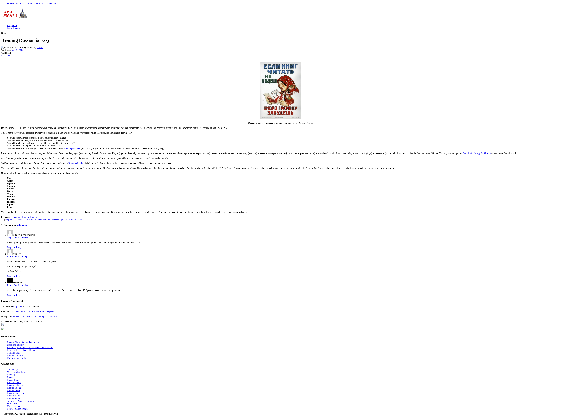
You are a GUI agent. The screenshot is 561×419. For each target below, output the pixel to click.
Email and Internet (15, 345)
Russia (10, 377)
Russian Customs (15, 355)
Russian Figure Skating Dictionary (23, 342)
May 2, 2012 (17, 50)
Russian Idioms (14, 388)
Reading (16, 217)
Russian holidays (15, 385)
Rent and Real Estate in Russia (21, 350)
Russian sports (13, 395)
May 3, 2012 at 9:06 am (18, 237)
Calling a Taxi (13, 352)
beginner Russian (14, 219)
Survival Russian (29, 217)
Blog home (12, 25)
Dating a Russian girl (16, 358)
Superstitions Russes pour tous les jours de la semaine (31, 3)
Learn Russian (13, 28)
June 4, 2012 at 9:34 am (18, 285)
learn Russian (30, 219)
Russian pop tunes (71, 148)
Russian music (13, 390)
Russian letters (75, 219)
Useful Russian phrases (17, 409)
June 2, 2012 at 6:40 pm (18, 256)
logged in (17, 306)
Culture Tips (12, 369)
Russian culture (14, 382)
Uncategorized (13, 406)
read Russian (44, 219)
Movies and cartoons (16, 372)
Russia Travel (13, 380)
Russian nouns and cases (18, 393)
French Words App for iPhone (477, 153)
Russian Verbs (13, 398)
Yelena (40, 47)
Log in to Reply (14, 247)
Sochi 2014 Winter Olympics (20, 401)
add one (22, 225)
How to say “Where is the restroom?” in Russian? (30, 347)
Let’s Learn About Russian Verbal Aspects (34, 311)
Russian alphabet (76, 163)
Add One (5, 55)
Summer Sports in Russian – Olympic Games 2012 (34, 316)
